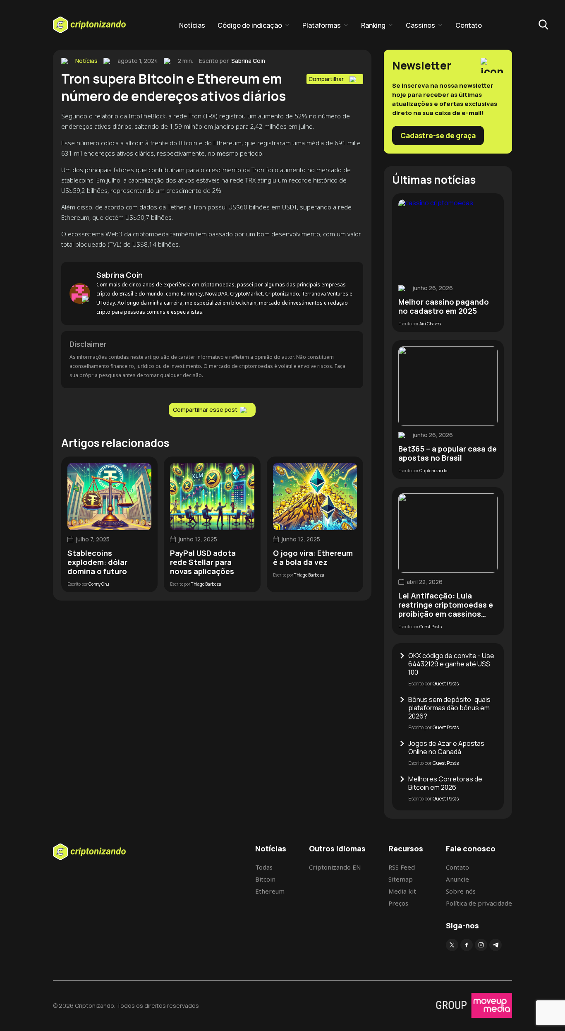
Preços (398, 903)
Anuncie (457, 879)
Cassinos (420, 25)
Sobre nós (461, 891)
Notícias (192, 25)
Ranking (373, 25)
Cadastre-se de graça (438, 135)
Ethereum (270, 891)
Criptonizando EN (335, 867)
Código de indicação (250, 25)
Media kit (402, 891)
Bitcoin (265, 879)
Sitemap (400, 879)
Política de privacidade (479, 903)
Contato (468, 25)
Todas (264, 867)
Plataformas (321, 25)
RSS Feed (401, 867)
